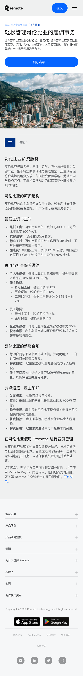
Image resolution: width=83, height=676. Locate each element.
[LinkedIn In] (34, 660)
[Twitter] (48, 660)
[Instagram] (62, 660)
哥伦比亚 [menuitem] (35, 24)
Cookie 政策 (34, 635)
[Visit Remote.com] (17, 8)
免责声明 (65, 635)
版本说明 (41, 646)
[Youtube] (21, 660)
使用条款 (51, 635)
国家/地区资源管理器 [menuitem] (16, 24)
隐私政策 (17, 635)
